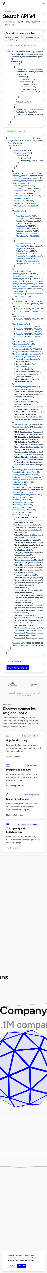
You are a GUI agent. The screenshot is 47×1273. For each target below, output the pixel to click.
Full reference (14, 661)
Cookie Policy (13, 1260)
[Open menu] (43, 3)
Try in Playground (16, 668)
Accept (21, 1265)
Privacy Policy (28, 1260)
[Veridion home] (3, 3)
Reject (12, 1265)
